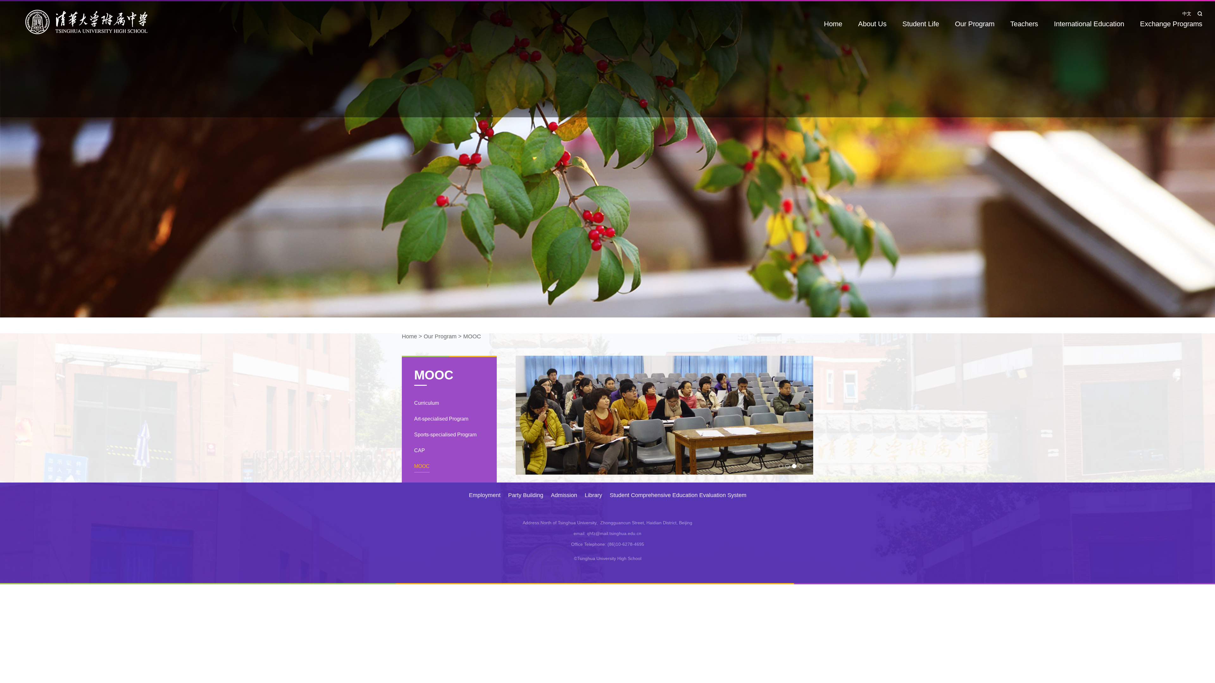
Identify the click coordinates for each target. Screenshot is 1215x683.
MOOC (472, 336)
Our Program (974, 24)
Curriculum (426, 403)
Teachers (1024, 24)
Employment (485, 495)
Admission (564, 495)
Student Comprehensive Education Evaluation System (678, 495)
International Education (1089, 24)
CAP (419, 450)
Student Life (920, 24)
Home (833, 24)
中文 (1186, 13)
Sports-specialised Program (445, 434)
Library (593, 495)
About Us (872, 24)
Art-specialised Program (441, 418)
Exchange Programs (1171, 24)
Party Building (525, 495)
